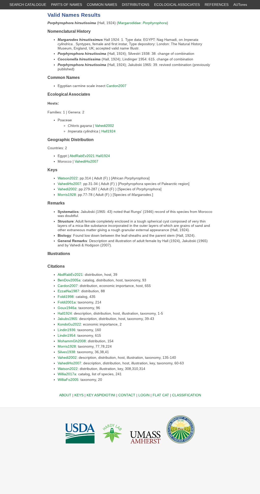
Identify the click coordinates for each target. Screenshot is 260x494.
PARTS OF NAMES (66, 5)
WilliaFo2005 (68, 380)
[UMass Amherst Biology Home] (145, 445)
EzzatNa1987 (68, 291)
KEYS (79, 395)
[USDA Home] (80, 445)
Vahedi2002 (104, 126)
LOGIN (144, 395)
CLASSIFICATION (186, 395)
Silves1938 (66, 352)
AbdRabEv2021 (82, 156)
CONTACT (126, 395)
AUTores (240, 5)
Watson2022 (68, 178)
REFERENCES (217, 5)
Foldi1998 (66, 297)
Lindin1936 (66, 330)
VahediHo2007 (86, 161)
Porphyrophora (155, 23)
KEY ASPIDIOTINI (101, 395)
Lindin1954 (66, 335)
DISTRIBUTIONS (135, 5)
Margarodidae (129, 23)
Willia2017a (67, 374)
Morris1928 (67, 195)
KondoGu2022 (69, 324)
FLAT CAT (161, 395)
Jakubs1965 (67, 319)
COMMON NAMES (102, 5)
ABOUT (65, 395)
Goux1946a (67, 308)
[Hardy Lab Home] (112, 445)
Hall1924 (108, 131)
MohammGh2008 (72, 341)
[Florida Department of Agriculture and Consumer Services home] (180, 445)
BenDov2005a (69, 280)
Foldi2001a (67, 302)
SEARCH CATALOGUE (27, 5)
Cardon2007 (116, 86)
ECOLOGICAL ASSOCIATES (177, 5)
